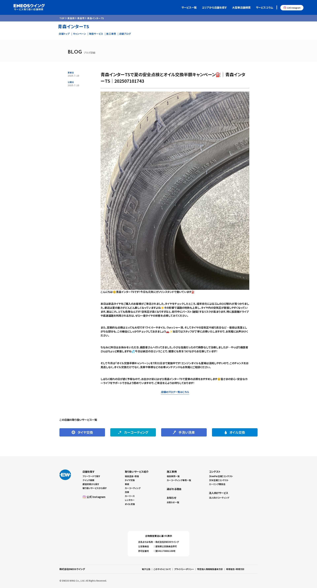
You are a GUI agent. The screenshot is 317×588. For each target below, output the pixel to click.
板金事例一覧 (173, 476)
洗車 (127, 492)
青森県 (71, 18)
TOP (62, 18)
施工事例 (111, 33)
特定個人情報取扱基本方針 (210, 569)
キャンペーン (79, 33)
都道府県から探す (91, 484)
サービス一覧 (189, 7)
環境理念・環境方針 (235, 569)
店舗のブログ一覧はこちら (175, 392)
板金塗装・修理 (132, 476)
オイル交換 (130, 504)
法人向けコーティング (219, 497)
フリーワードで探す (91, 476)
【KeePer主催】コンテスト (221, 476)
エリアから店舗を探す (214, 7)
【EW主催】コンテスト (219, 480)
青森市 (81, 18)
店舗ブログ (125, 33)
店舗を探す (88, 471)
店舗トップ (64, 33)
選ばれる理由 (174, 489)
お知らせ (171, 497)
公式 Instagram (293, 7)
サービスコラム (264, 7)
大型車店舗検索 (241, 7)
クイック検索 (88, 480)
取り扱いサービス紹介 (137, 471)
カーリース (130, 496)
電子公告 (146, 569)
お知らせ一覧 (173, 502)
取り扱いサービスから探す (95, 488)
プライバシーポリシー (184, 569)
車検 (127, 484)
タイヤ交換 (130, 480)
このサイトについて (162, 569)
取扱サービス (96, 33)
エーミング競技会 (217, 484)
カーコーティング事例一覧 (179, 480)
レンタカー (130, 500)
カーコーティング (133, 488)
